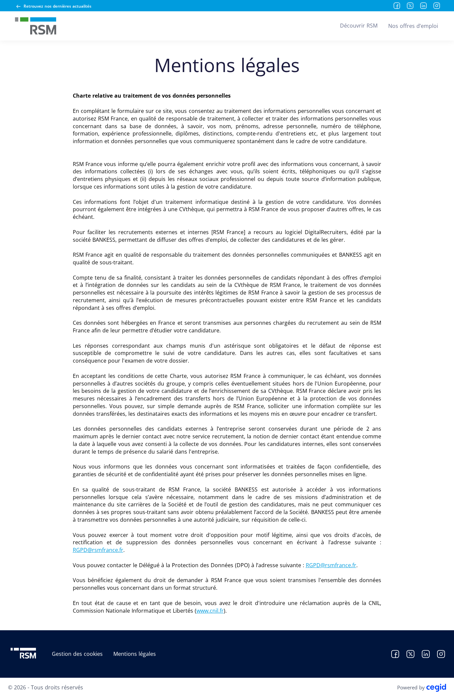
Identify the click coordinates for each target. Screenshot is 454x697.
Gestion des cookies (77, 653)
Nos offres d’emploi (413, 26)
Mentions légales (134, 653)
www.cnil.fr (210, 610)
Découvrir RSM (359, 25)
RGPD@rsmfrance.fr (98, 550)
